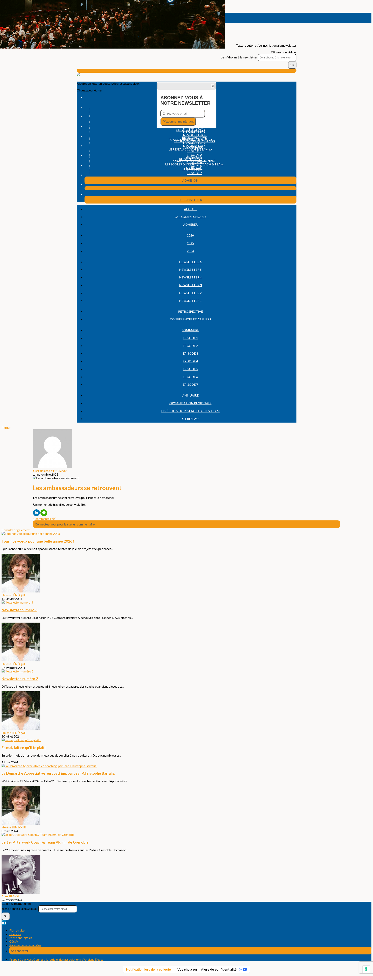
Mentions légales (20, 937)
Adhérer (190, 224)
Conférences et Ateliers (190, 319)
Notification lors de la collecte (148, 969)
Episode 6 (190, 376)
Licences (15, 934)
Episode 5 (190, 369)
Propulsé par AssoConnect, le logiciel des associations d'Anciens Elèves (56, 959)
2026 (190, 235)
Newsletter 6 (190, 262)
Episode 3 (190, 353)
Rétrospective (194, 137)
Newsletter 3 (190, 285)
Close (212, 86)
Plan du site (16, 930)
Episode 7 (194, 173)
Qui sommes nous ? (190, 216)
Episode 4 (190, 361)
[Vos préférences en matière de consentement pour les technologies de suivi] (366, 969)
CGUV (13, 941)
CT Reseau (190, 418)
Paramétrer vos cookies (25, 945)
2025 (190, 243)
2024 (190, 251)
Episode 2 (194, 154)
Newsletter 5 (190, 269)
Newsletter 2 (190, 293)
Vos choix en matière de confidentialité (207, 969)
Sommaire (194, 147)
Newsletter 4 (194, 135)
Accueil (190, 209)
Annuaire (194, 157)
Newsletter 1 (190, 300)
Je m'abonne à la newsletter (239, 57)
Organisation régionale (190, 403)
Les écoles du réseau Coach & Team (194, 164)
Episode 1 (190, 338)
